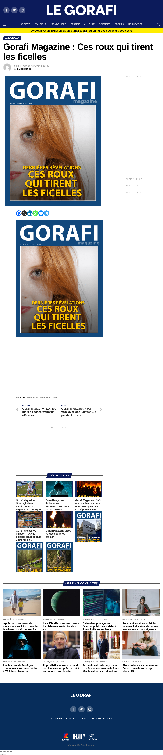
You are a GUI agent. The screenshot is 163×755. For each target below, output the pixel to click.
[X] (24, 213)
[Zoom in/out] (11, 751)
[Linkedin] (30, 213)
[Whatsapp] (35, 213)
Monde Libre (58, 24)
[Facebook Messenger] (41, 213)
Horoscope (135, 24)
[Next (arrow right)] (4, 754)
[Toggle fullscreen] (7, 751)
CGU (83, 718)
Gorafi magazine (47, 398)
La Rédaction (24, 68)
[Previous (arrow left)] (1, 754)
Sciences (104, 24)
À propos (56, 718)
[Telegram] (46, 213)
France (75, 24)
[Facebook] (18, 213)
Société (25, 24)
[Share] (4, 751)
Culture (89, 24)
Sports (119, 24)
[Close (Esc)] (1, 751)
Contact (71, 718)
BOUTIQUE (81, 32)
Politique (40, 24)
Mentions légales (100, 718)
